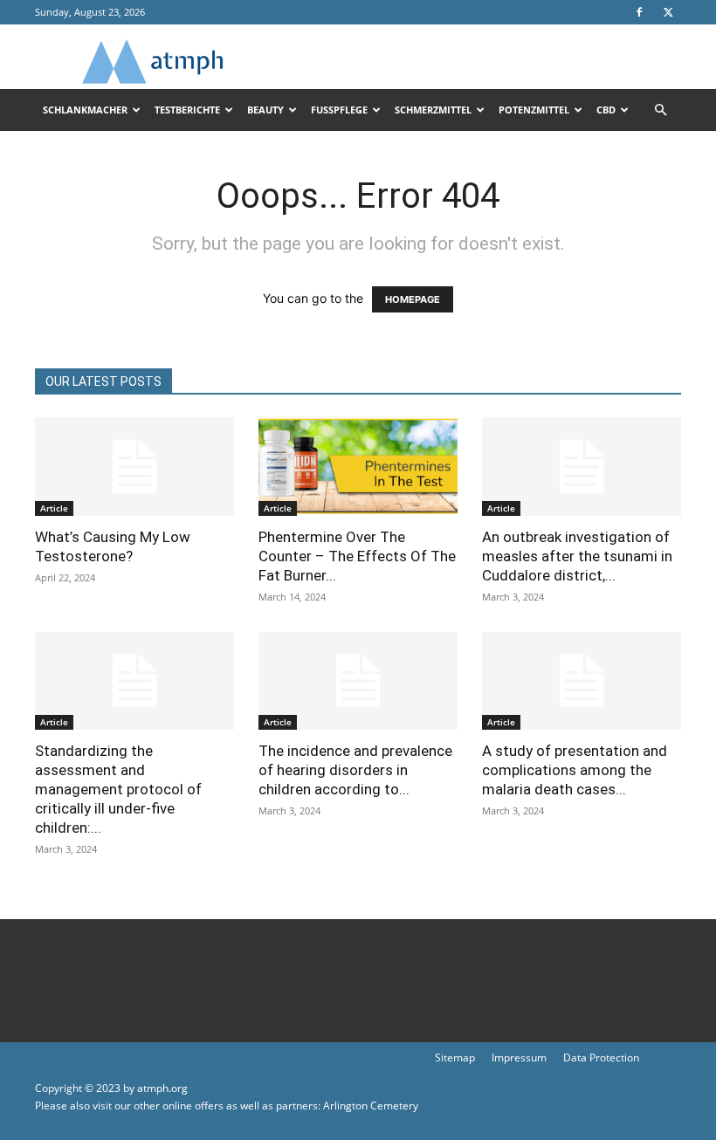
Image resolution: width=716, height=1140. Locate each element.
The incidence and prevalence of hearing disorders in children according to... (355, 770)
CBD (606, 109)
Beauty (265, 109)
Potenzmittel (534, 109)
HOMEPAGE (412, 299)
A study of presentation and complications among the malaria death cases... (574, 770)
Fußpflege (339, 109)
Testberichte (187, 109)
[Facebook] (639, 12)
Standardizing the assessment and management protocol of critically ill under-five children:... (118, 789)
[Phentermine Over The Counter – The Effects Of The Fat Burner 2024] (358, 466)
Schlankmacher (85, 109)
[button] (660, 110)
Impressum (519, 1057)
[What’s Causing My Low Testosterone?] (134, 466)
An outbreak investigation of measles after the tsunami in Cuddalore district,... (577, 556)
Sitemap (455, 1057)
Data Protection (601, 1057)
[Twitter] (668, 12)
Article (54, 508)
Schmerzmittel (433, 109)
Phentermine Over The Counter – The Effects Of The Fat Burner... (357, 556)
